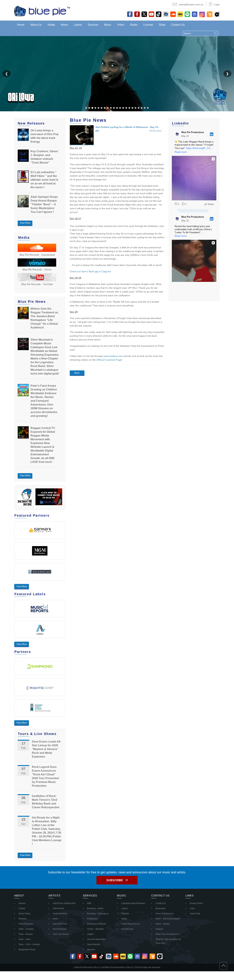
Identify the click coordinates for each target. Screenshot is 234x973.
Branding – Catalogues (98, 913)
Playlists (125, 913)
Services (93, 24)
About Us (36, 24)
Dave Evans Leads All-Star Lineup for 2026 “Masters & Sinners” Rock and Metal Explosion (46, 749)
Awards (22, 903)
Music (107, 24)
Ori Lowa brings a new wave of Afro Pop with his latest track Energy (44, 136)
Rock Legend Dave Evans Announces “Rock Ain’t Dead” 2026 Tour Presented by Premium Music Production (45, 776)
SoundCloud (127, 929)
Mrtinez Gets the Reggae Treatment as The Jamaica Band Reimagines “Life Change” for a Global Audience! (44, 318)
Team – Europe (26, 934)
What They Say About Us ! (168, 934)
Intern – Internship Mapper (168, 919)
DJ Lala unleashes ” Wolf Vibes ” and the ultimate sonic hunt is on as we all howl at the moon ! (44, 180)
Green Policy (24, 913)
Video (120, 24)
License (148, 24)
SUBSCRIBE (114, 880)
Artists (51, 24)
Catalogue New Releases (133, 903)
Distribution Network (96, 924)
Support (159, 929)
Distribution (92, 919)
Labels (78, 24)
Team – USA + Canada (29, 944)
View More (25, 223)
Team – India (24, 939)
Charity (22, 908)
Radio (134, 24)
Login (217, 4)
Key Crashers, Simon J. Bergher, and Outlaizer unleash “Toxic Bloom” (44, 157)
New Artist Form (60, 924)
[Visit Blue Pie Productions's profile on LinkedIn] (178, 134)
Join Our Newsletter (96, 939)
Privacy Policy (196, 903)
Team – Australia (26, 929)
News (64, 24)
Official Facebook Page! (109, 359)
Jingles (90, 934)
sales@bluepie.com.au (191, 4)
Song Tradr (195, 913)
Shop (162, 24)
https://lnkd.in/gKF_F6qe (199, 148)
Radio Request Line (130, 924)
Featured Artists (60, 913)
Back (77, 373)
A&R (89, 903)
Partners (22, 919)
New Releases (59, 929)
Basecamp (160, 908)
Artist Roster (58, 908)
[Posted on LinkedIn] (212, 134)
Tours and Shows (61, 934)
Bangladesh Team (27, 949)
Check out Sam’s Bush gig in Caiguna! (90, 271)
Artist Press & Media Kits (64, 903)
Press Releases (26, 924)
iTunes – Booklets (95, 929)
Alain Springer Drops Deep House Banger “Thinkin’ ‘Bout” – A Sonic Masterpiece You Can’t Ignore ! (44, 204)
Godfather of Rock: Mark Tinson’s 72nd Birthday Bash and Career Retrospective (45, 802)
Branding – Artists (95, 908)
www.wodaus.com (113, 356)
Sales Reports (93, 944)
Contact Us (178, 24)
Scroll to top (223, 966)
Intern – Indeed (163, 924)
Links (192, 908)
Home (20, 24)
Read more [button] (181, 152)
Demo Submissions (165, 913)
